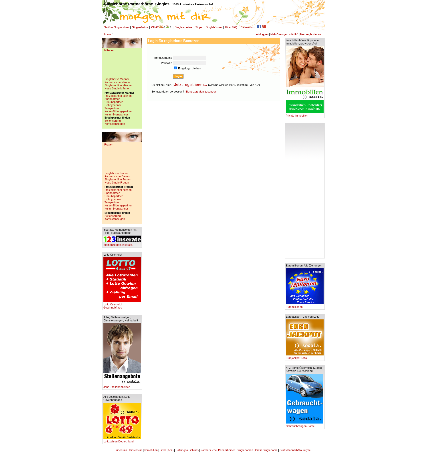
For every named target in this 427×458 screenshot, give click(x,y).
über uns (121, 450)
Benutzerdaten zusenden (201, 91)
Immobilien (151, 450)
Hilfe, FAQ (231, 27)
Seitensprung (113, 120)
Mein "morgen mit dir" (284, 34)
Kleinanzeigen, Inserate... (118, 244)
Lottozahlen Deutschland (118, 441)
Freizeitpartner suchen (118, 95)
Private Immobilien (297, 115)
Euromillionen (294, 307)
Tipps (198, 27)
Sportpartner (112, 99)
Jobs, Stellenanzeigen (116, 387)
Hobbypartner (113, 105)
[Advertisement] (122, 66)
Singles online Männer (118, 85)
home (107, 34)
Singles (183, 27)
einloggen (262, 34)
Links (163, 450)
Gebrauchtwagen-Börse (300, 426)
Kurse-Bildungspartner (118, 111)
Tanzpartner (112, 108)
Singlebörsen (213, 27)
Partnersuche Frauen (117, 176)
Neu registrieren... (311, 34)
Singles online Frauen (118, 179)
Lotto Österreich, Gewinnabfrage (113, 306)
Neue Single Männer (117, 88)
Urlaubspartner (114, 102)
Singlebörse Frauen (117, 173)
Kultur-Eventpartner (116, 114)
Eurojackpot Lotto (296, 358)
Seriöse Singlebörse (116, 27)
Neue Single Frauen (117, 182)
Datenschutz (248, 27)
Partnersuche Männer (118, 82)
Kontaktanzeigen (115, 123)
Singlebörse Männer (117, 79)
